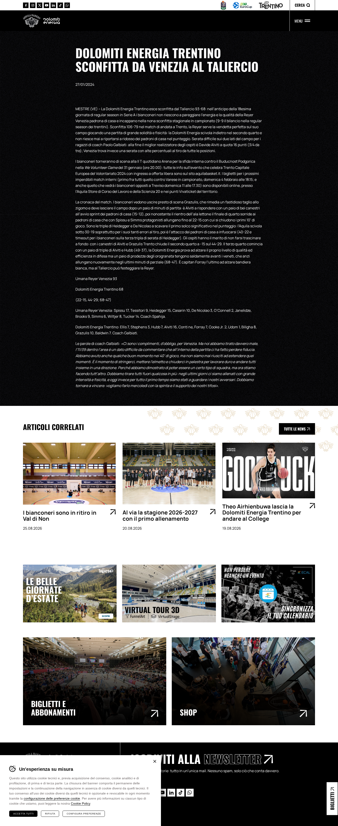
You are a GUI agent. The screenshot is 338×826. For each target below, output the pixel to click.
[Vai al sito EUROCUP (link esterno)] (242, 5)
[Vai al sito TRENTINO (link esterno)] (271, 5)
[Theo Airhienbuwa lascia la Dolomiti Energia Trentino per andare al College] (268, 470)
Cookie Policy (80, 803)
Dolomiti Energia (51, 20)
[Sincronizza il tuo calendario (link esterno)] (271, 593)
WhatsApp (67, 5)
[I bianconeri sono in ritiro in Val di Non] (69, 474)
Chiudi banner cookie (154, 761)
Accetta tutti (23, 813)
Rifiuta (50, 813)
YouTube (46, 5)
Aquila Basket (31, 20)
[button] (302, 5)
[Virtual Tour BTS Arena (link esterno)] (171, 593)
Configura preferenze (84, 813)
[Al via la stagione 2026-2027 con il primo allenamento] (169, 473)
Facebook (26, 5)
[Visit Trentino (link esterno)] (72, 593)
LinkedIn (53, 5)
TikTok (60, 5)
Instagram (32, 5)
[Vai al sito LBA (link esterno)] (223, 5)
